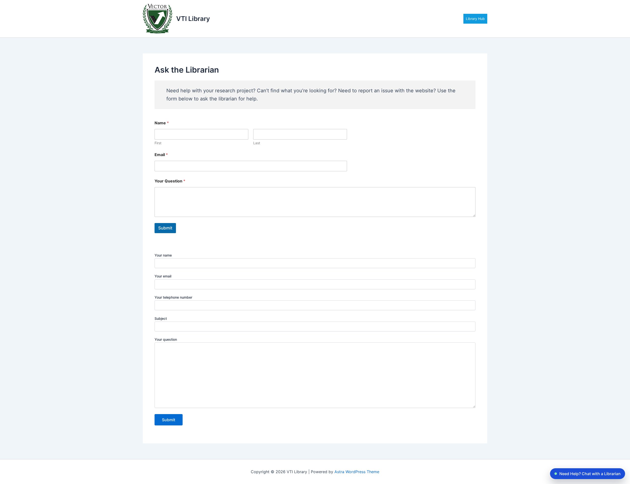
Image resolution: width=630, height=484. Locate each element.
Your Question (170, 181)
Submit (165, 228)
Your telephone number (173, 297)
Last (256, 143)
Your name (163, 255)
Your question (166, 339)
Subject (161, 318)
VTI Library (193, 18)
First (158, 143)
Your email (163, 276)
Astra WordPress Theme (356, 471)
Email (161, 154)
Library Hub (475, 18)
